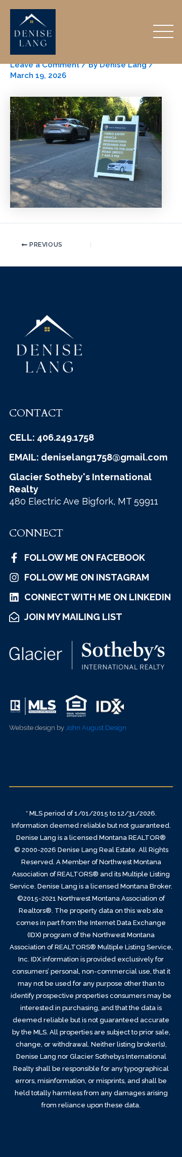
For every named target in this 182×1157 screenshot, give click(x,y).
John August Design (96, 727)
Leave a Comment (44, 64)
